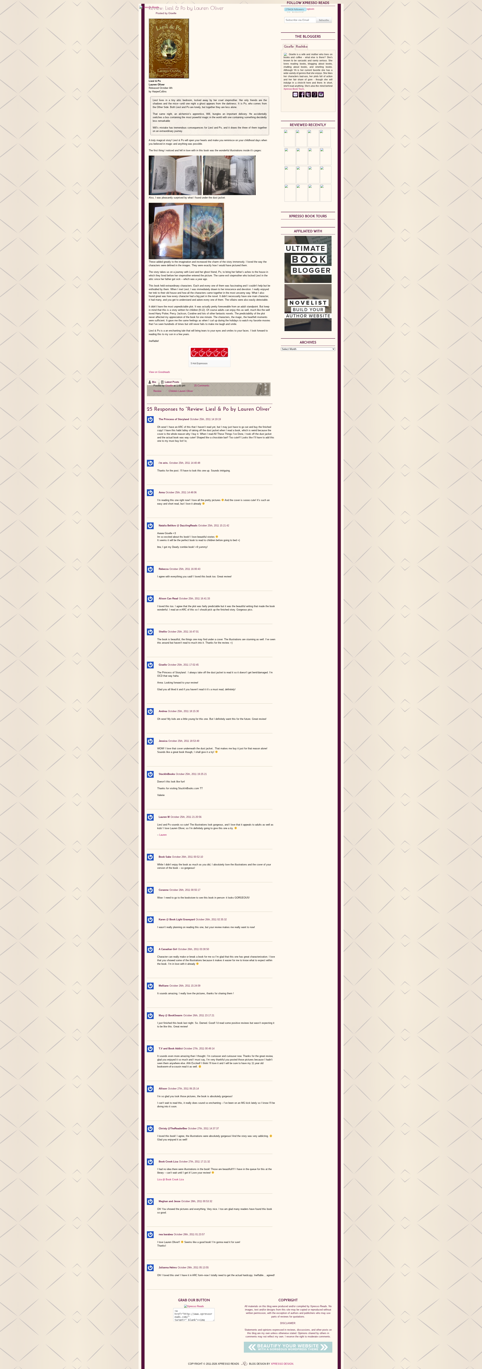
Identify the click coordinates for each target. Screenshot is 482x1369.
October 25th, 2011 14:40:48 (184, 462)
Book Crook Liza (168, 1161)
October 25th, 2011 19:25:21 (191, 774)
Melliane (164, 985)
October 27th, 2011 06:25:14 (183, 1088)
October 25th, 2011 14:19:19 (205, 419)
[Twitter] (308, 96)
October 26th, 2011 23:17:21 (198, 1015)
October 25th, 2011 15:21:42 (213, 525)
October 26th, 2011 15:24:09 (184, 985)
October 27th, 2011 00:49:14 (199, 1048)
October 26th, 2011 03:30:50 (193, 949)
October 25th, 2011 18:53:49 (183, 741)
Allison (163, 1088)
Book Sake (165, 856)
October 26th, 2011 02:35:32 (211, 919)
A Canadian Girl (168, 949)
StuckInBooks (167, 774)
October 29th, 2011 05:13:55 (193, 1267)
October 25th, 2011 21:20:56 (186, 817)
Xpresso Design (282, 1363)
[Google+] (321, 96)
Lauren (163, 834)
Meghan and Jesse (169, 1201)
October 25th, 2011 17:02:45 (183, 664)
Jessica (163, 741)
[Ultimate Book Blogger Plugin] (308, 282)
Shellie (163, 631)
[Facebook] (302, 96)
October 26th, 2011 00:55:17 (184, 890)
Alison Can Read (168, 598)
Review (157, 391)
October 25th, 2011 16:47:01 (183, 631)
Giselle (172, 13)
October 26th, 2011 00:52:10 (187, 856)
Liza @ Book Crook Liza (170, 1179)
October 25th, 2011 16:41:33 (194, 598)
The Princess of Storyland (174, 419)
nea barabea (166, 1234)
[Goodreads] (314, 96)
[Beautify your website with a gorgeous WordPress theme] (288, 1351)
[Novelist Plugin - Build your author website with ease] (308, 330)
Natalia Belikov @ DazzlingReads (178, 525)
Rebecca (164, 569)
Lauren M (164, 817)
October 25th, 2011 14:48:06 (181, 492)
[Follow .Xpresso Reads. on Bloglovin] (295, 12)
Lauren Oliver (185, 391)
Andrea (163, 711)
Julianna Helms (168, 1267)
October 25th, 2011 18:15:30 (183, 711)
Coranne (164, 890)
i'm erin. (163, 462)
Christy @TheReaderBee (173, 1128)
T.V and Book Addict (171, 1048)
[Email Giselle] (295, 96)
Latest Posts (172, 382)
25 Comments (201, 385)
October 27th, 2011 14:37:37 (203, 1128)
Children (173, 391)
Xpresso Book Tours (294, 89)
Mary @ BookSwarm (170, 1015)
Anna (162, 492)
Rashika (301, 47)
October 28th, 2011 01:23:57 (189, 1234)
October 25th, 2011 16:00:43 (184, 569)
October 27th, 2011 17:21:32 (194, 1161)
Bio (154, 382)
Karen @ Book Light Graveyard (177, 919)
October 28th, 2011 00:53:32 (196, 1201)
